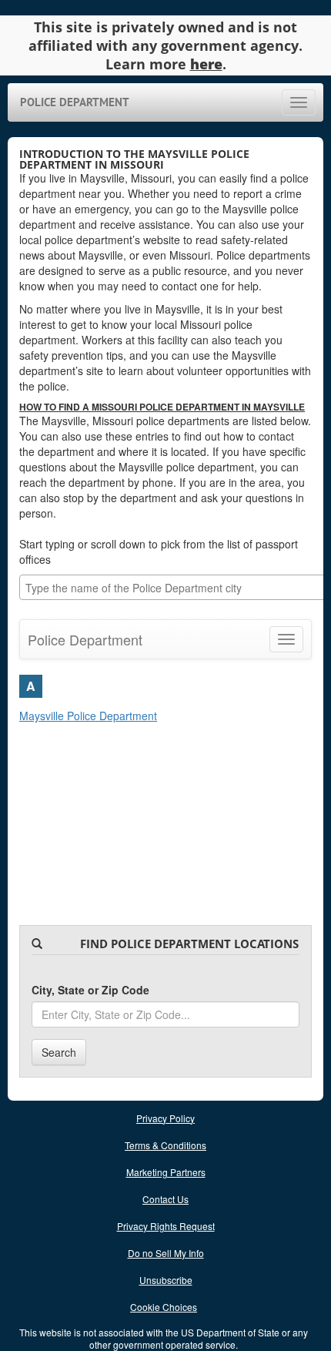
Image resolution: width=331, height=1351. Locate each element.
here (206, 64)
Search (59, 1052)
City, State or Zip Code (90, 989)
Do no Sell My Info (166, 1252)
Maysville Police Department (88, 715)
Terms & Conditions (165, 1145)
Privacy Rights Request (166, 1225)
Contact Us (165, 1198)
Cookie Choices (163, 1306)
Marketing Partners (166, 1171)
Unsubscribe (165, 1279)
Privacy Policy (165, 1118)
